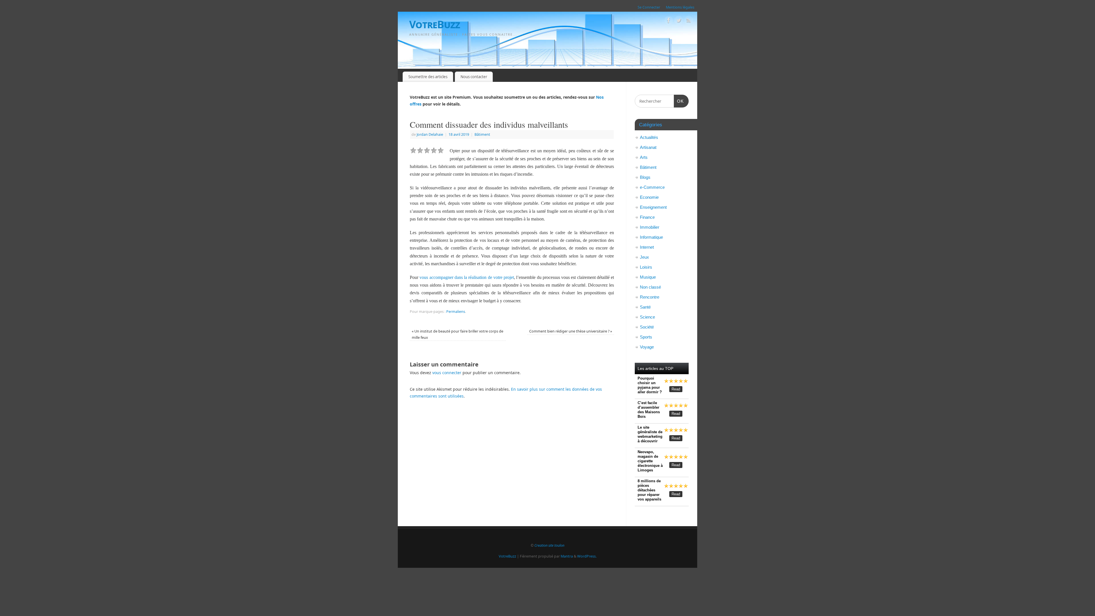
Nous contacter (474, 76)
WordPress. (587, 556)
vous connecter (446, 372)
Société (647, 327)
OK (679, 101)
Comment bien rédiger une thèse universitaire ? (570, 331)
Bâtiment (482, 134)
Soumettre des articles (427, 76)
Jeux (644, 257)
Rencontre (649, 297)
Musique (648, 277)
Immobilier (649, 227)
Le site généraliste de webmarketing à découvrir (650, 434)
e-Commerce (652, 187)
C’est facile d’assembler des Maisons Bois (649, 410)
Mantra (567, 556)
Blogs (645, 177)
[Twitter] (678, 21)
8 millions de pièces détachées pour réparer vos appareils (649, 490)
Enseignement (653, 207)
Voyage (647, 347)
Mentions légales (680, 7)
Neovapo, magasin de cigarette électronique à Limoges (650, 461)
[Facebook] (668, 21)
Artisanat (648, 147)
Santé (645, 307)
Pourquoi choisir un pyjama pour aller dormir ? (650, 385)
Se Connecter (649, 7)
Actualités (649, 137)
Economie (649, 197)
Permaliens (455, 311)
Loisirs (646, 267)
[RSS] (688, 21)
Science (647, 317)
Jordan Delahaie (430, 134)
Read (676, 389)
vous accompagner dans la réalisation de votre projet (466, 277)
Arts (644, 157)
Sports (646, 337)
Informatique (651, 237)
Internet (647, 247)
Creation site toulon (549, 545)
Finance (647, 217)
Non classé (650, 287)
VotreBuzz (434, 24)
